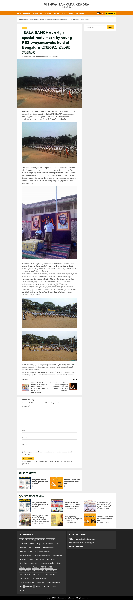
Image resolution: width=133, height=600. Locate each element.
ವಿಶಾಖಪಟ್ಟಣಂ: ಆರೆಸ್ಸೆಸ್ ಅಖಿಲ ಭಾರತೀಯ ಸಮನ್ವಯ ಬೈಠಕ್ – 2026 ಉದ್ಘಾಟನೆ (90, 505)
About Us (26, 13)
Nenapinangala (57, 555)
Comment (26, 406)
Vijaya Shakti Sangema (49, 586)
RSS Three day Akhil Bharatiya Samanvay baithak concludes (57, 505)
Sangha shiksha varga (53, 582)
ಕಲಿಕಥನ (22, 590)
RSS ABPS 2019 (38, 575)
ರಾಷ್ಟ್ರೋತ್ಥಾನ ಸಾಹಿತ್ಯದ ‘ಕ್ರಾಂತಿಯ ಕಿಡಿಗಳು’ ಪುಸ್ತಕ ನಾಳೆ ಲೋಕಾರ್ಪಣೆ (57, 519)
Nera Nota (23, 559)
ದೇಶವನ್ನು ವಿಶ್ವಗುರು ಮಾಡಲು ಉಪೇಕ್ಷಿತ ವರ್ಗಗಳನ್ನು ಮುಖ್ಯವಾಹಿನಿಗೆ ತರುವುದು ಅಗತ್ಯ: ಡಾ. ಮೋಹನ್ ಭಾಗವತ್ (25, 519)
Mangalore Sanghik (25, 555)
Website (25, 445)
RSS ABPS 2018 (25, 575)
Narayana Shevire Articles (42, 555)
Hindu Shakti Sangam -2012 (28, 551)
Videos (70, 13)
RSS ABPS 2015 (25, 571)
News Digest (37, 13)
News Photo (23, 563)
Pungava (35, 567)
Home (19, 13)
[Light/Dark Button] (99, 13)
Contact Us (79, 13)
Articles (48, 13)
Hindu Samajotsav (48, 548)
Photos (56, 13)
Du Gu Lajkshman (34, 548)
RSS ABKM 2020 (46, 567)
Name (24, 431)
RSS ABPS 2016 (38, 571)
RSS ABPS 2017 (51, 571)
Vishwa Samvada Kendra (66, 4)
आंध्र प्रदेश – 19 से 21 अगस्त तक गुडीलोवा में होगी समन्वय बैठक (56, 483)
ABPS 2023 (29, 540)
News (31, 559)
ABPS (21, 540)
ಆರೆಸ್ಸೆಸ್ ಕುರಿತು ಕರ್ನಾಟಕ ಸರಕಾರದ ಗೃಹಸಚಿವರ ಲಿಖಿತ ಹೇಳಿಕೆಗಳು (25, 483)
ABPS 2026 (23, 544)
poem (28, 567)
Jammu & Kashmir (44, 551)
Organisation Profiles (47, 563)
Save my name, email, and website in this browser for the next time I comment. (48, 453)
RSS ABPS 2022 (25, 579)
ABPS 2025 (50, 540)
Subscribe (111, 13)
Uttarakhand (28, 586)
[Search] (103, 13)
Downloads (23, 548)
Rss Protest (40, 582)
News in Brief (51, 559)
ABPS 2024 (40, 540)
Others (24, 28)
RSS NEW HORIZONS (27, 582)
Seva (63, 13)
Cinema (58, 544)
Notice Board (34, 563)
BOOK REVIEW (48, 544)
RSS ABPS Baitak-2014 (40, 579)
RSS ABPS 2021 (51, 575)
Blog (38, 544)
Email (24, 438)
